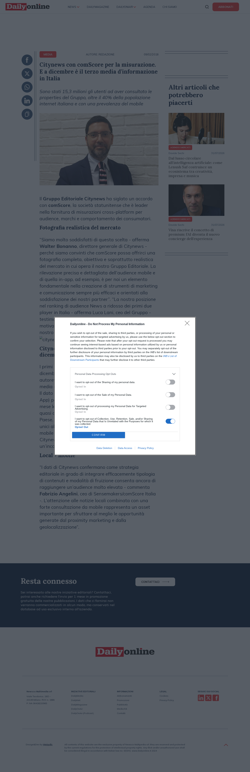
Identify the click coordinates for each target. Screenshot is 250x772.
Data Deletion (104, 448)
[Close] (188, 324)
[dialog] (125, 386)
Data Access (125, 448)
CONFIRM (98, 435)
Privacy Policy (146, 448)
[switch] (170, 382)
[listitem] (125, 374)
